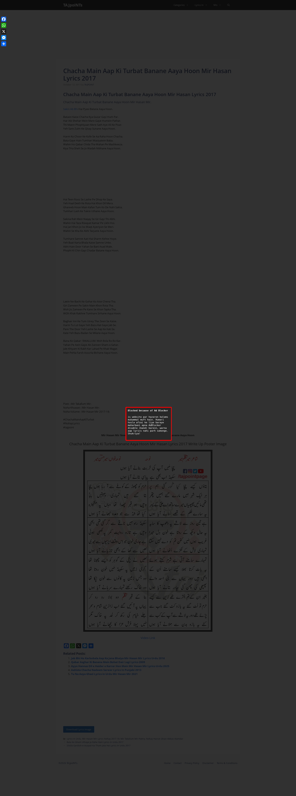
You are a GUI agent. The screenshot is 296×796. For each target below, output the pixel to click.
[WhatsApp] (4, 25)
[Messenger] (4, 38)
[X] (4, 31)
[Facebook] (4, 19)
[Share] (4, 44)
